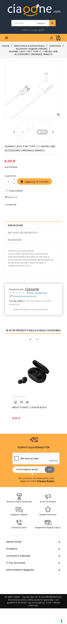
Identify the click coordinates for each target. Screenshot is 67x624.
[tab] (33, 225)
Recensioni (15, 239)
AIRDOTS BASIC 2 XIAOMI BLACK (29, 407)
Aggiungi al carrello (34, 181)
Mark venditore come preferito (31, 309)
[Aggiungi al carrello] (15, 402)
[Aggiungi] (21, 402)
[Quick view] (27, 402)
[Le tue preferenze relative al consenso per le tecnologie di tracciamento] (62, 621)
